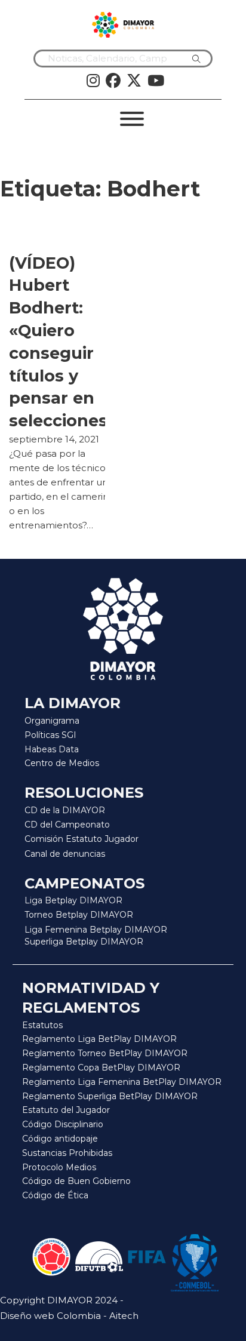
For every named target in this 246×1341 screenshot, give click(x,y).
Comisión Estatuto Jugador (81, 839)
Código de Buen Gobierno (76, 1181)
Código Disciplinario (62, 1124)
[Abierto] (132, 119)
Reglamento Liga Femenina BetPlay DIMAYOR (122, 1082)
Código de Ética (55, 1195)
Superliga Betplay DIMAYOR (83, 941)
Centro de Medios (61, 763)
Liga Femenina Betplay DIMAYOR (95, 929)
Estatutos (42, 1025)
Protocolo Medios (59, 1167)
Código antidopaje (60, 1138)
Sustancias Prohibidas (67, 1153)
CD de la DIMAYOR (64, 810)
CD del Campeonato (67, 824)
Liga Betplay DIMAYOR (73, 900)
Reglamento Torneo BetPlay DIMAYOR (104, 1053)
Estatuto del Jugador (66, 1110)
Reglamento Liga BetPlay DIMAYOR (99, 1039)
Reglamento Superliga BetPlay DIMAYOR (110, 1096)
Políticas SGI (50, 735)
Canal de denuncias (64, 853)
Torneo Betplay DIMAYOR (78, 914)
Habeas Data (51, 749)
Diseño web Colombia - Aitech (69, 1315)
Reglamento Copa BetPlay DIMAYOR (101, 1067)
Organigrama (51, 720)
